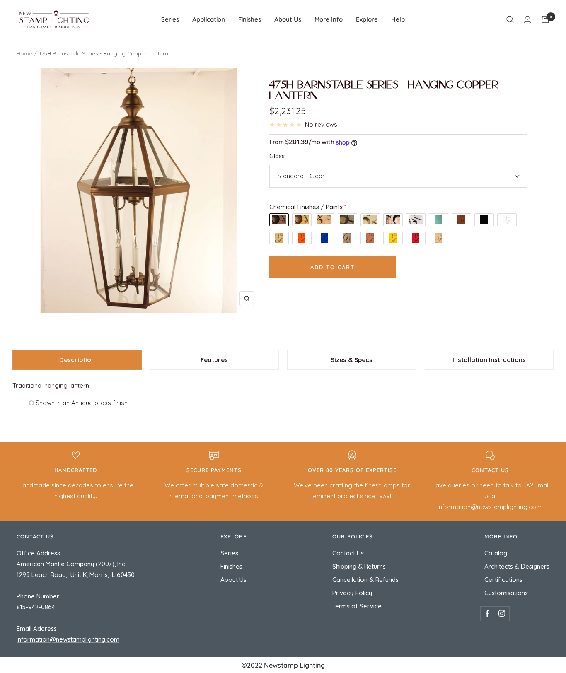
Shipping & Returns (359, 566)
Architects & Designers (516, 566)
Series (170, 19)
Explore (367, 19)
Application (208, 19)
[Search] (510, 19)
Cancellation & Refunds (365, 580)
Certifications (503, 580)
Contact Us (348, 553)
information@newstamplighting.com (68, 639)
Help (398, 19)
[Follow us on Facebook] (487, 613)
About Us (287, 19)
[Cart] (545, 19)
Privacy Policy (352, 593)
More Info (328, 19)
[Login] (527, 19)
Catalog (495, 553)
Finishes (249, 19)
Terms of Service (357, 606)
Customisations (506, 593)
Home (24, 53)
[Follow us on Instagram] (502, 613)
